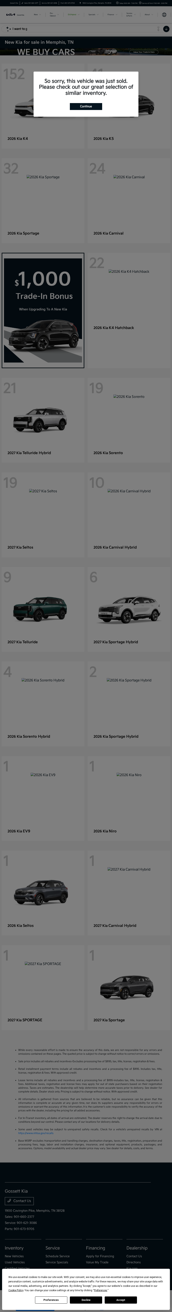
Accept (120, 1300)
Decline (86, 1300)
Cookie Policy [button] (15, 1290)
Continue (86, 106)
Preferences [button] (100, 1290)
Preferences (51, 1300)
